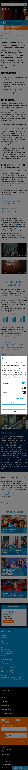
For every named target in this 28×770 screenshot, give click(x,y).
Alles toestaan (14, 402)
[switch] (24, 388)
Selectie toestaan (14, 407)
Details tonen (19, 398)
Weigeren (14, 411)
